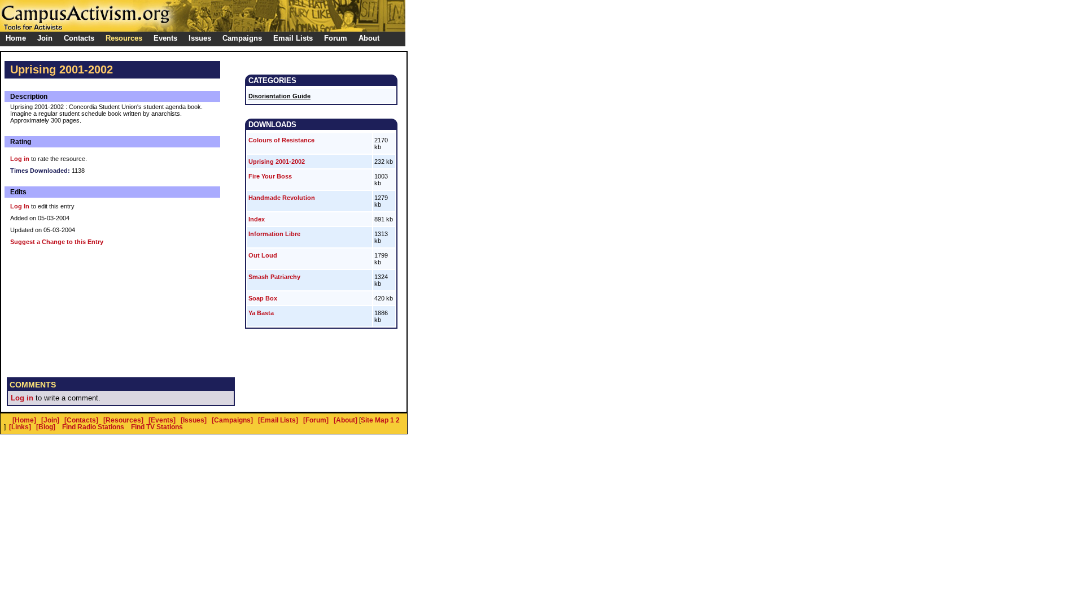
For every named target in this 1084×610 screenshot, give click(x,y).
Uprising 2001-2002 (276, 161)
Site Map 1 (377, 420)
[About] (345, 420)
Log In (19, 206)
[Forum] (316, 420)
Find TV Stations (157, 427)
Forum (335, 38)
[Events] (162, 420)
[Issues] (194, 420)
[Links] (20, 427)
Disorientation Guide (279, 96)
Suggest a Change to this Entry (56, 241)
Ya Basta (261, 313)
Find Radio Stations (93, 427)
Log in (19, 158)
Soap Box (262, 298)
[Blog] (45, 427)
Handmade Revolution (281, 197)
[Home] (24, 420)
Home (16, 38)
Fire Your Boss (270, 176)
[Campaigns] (232, 420)
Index (256, 219)
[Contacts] (81, 420)
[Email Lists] (278, 420)
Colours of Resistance (281, 140)
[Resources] (123, 420)
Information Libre (274, 233)
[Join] (50, 420)
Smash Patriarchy (274, 276)
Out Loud (262, 255)
